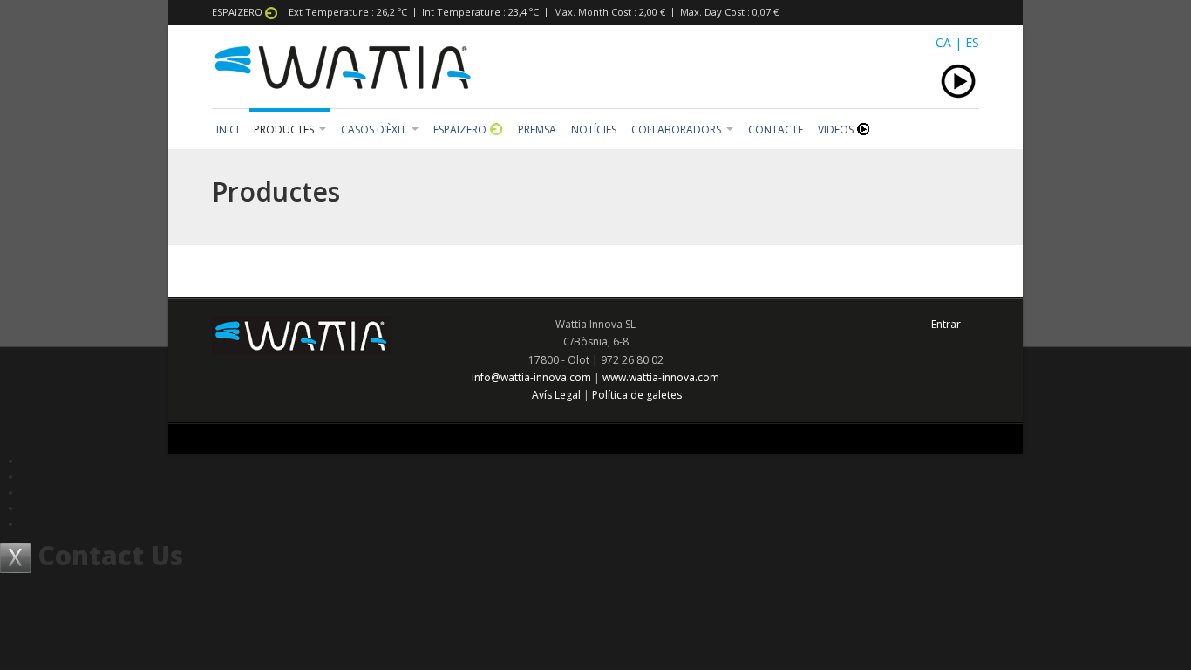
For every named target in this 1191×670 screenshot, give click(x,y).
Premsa (537, 129)
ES (972, 42)
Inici (227, 129)
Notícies (593, 129)
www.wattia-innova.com (660, 377)
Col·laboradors (676, 129)
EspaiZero (461, 129)
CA (943, 42)
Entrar (946, 324)
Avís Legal (556, 394)
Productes (284, 129)
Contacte (775, 129)
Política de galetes (637, 394)
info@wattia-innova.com (531, 377)
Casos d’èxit (373, 129)
